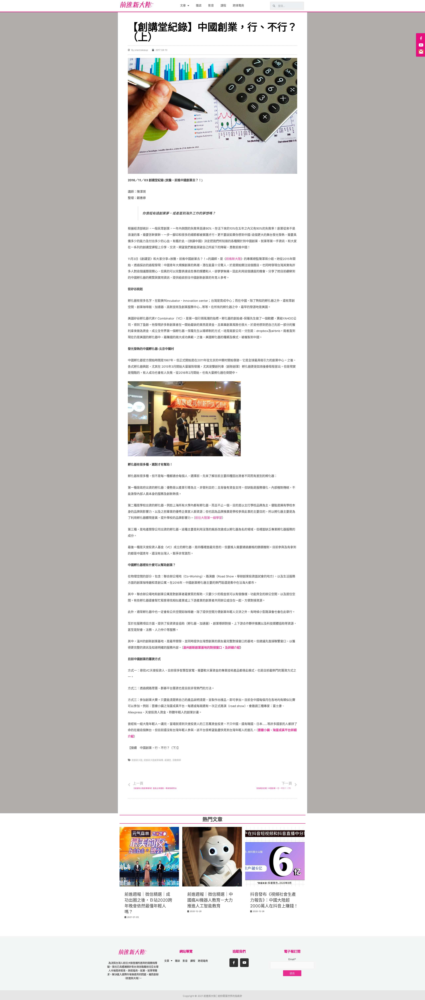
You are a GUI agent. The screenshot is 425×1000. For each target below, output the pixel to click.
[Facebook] (421, 38)
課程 (223, 5)
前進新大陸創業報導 (153, 760)
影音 (211, 5)
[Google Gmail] (421, 51)
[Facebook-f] (233, 962)
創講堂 (168, 760)
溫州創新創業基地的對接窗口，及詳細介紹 (211, 647)
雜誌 (199, 5)
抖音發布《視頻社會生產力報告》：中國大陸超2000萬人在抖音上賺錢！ (274, 900)
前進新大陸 (233, 259)
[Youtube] (244, 962)
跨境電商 (238, 5)
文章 (183, 5)
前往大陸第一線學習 (208, 518)
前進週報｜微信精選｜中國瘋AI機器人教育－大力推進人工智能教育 (210, 900)
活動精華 (176, 760)
